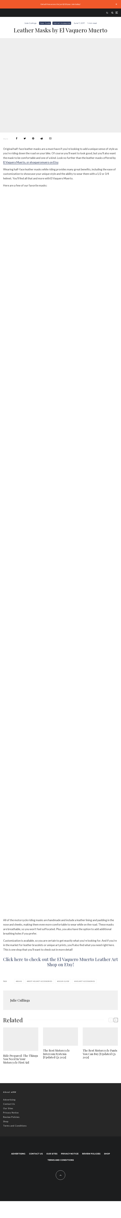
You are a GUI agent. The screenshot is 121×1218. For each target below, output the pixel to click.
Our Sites (8, 1108)
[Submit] (41, 138)
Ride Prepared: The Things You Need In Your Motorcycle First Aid (20, 1059)
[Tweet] (25, 138)
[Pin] (33, 138)
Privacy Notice (11, 1112)
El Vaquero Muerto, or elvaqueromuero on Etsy (30, 162)
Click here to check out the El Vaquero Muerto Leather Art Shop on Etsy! (60, 961)
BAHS (19, 981)
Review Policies (11, 1117)
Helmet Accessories (61, 23)
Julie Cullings (30, 23)
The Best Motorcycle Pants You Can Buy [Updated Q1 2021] (100, 1054)
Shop (6, 1121)
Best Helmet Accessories (40, 981)
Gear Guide (45, 23)
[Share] (16, 138)
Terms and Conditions (15, 1125)
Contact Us (9, 1104)
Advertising (9, 1099)
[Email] (50, 138)
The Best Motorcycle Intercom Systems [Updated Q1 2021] (56, 1054)
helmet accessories (85, 981)
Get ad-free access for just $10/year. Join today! (60, 4)
